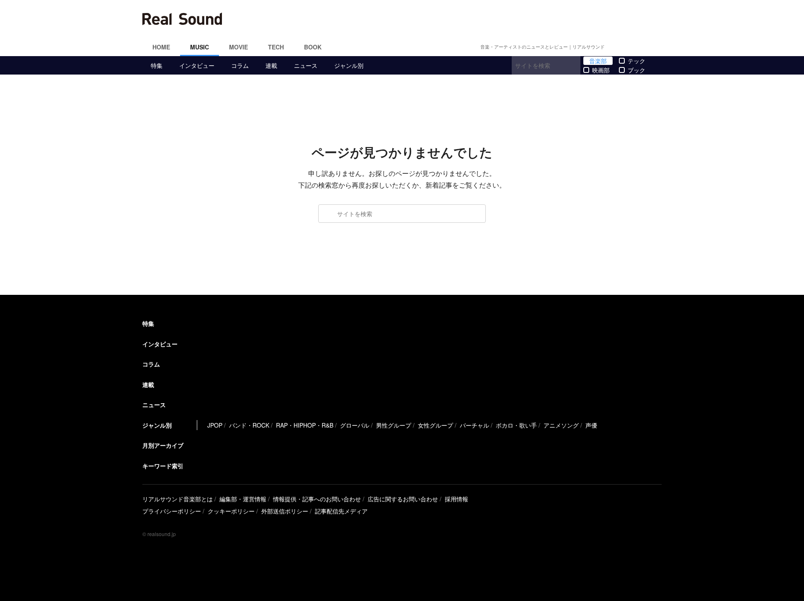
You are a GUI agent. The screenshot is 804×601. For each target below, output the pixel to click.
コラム (240, 65)
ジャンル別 (348, 65)
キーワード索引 (162, 466)
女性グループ (435, 425)
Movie (238, 47)
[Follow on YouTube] (648, 47)
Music (199, 47)
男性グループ (393, 425)
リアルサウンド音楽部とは (177, 499)
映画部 (601, 70)
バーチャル (474, 425)
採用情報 (456, 499)
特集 (156, 65)
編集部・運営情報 (242, 499)
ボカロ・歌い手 (516, 425)
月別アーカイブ (162, 445)
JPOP (214, 425)
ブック (636, 70)
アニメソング (561, 425)
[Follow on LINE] (658, 47)
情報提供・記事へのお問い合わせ (317, 499)
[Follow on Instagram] (638, 47)
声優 (591, 425)
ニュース (305, 65)
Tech (276, 47)
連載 (271, 65)
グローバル (354, 425)
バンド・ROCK (249, 425)
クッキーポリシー (231, 511)
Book (313, 47)
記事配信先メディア (341, 511)
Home (161, 47)
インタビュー (196, 65)
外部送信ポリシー (284, 511)
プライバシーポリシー (171, 511)
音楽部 (598, 61)
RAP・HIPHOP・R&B (304, 425)
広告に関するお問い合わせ (403, 499)
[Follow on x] (628, 47)
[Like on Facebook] (618, 47)
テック (636, 61)
